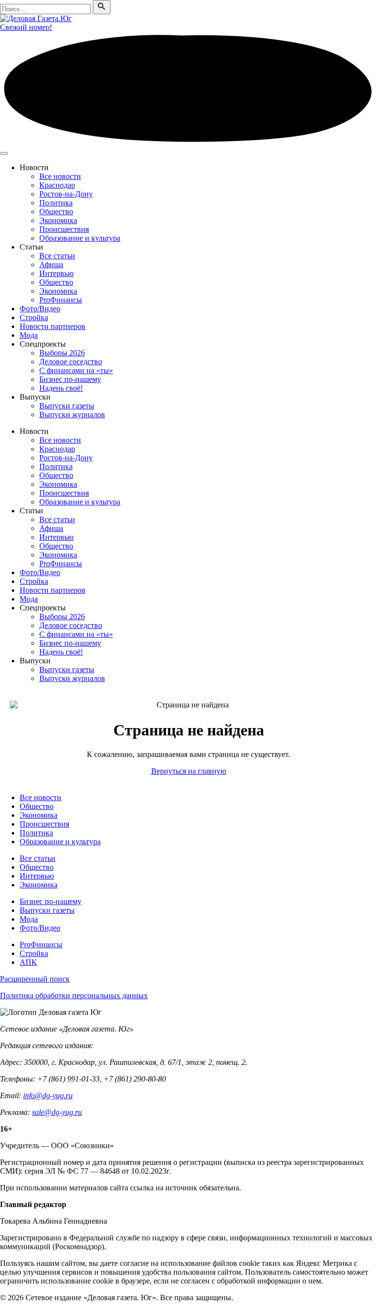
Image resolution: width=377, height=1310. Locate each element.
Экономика (58, 220)
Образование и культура (79, 238)
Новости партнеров (52, 326)
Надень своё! (61, 388)
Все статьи (57, 256)
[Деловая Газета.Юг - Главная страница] (36, 18)
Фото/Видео (40, 308)
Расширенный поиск (35, 979)
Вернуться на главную (188, 771)
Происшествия (64, 229)
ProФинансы (60, 300)
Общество (56, 211)
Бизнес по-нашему (70, 379)
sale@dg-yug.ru (57, 1112)
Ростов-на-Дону (66, 194)
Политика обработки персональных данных (74, 995)
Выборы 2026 (62, 353)
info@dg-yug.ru (48, 1095)
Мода (29, 335)
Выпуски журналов (72, 414)
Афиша (51, 264)
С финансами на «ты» (76, 370)
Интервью (56, 273)
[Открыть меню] (4, 153)
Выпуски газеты (66, 406)
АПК (28, 962)
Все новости (60, 176)
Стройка (34, 317)
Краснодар (57, 185)
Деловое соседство (70, 361)
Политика (56, 203)
